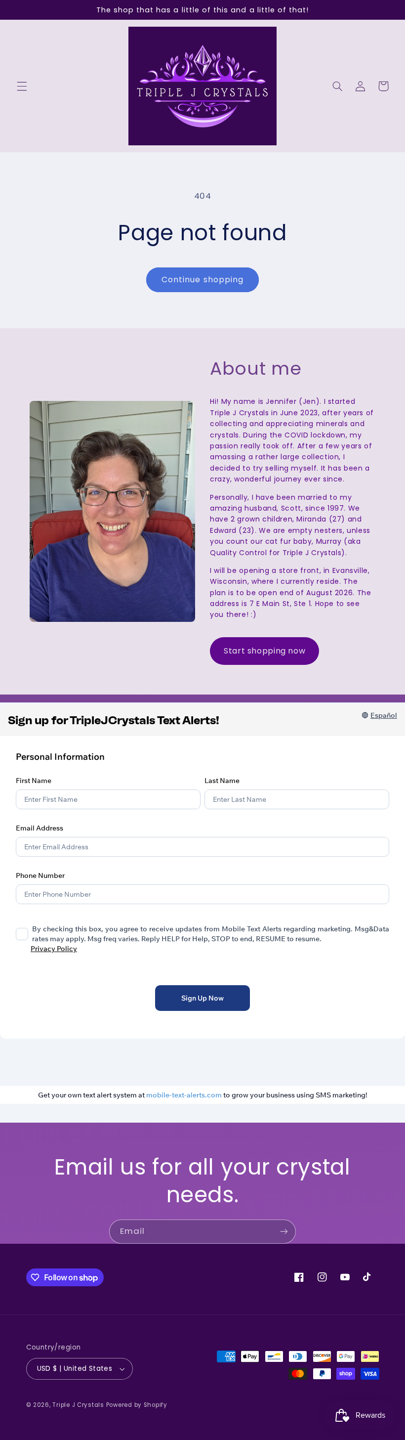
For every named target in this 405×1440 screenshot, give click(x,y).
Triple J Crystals (78, 1405)
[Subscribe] (284, 1232)
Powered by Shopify (136, 1405)
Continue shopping (202, 279)
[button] (21, 86)
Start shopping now (264, 650)
